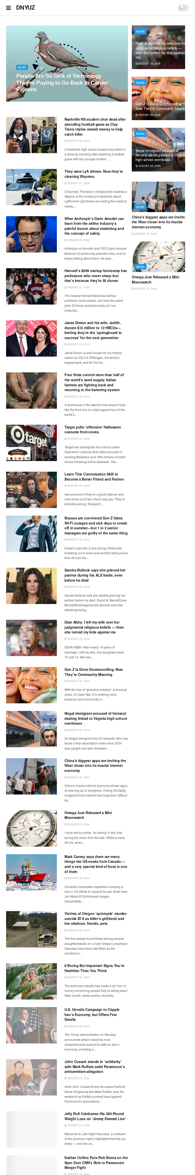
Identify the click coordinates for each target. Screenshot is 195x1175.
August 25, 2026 (30, 99)
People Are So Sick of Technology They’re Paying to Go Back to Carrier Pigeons (62, 82)
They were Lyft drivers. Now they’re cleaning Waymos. (93, 174)
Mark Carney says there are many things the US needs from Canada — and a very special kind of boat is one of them (95, 864)
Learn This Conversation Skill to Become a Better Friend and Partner (94, 476)
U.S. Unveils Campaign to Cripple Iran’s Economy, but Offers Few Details (92, 1014)
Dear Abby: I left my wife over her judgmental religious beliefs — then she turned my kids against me (94, 627)
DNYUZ (25, 8)
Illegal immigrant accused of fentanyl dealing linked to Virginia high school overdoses (95, 718)
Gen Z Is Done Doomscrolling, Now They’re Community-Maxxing (93, 672)
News (22, 67)
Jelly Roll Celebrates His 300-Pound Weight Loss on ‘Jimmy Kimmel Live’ (95, 1116)
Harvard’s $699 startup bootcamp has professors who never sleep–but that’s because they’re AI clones (95, 275)
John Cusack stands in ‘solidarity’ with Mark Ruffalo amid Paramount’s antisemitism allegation (94, 1066)
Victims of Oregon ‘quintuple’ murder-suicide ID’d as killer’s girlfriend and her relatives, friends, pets (95, 918)
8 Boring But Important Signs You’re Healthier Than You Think (94, 968)
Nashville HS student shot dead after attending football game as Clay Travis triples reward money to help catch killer (95, 127)
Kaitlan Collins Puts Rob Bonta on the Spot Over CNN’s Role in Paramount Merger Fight (96, 1162)
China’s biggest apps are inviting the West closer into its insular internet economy (95, 765)
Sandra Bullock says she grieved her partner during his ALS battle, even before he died (94, 574)
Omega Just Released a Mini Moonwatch (88, 815)
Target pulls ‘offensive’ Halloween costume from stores (92, 429)
